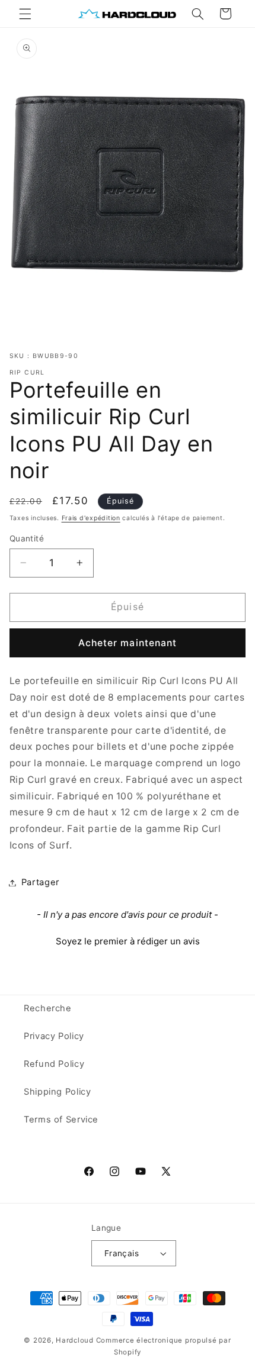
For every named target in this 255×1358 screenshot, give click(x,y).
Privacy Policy (54, 1036)
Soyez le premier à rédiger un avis (128, 941)
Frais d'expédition (91, 518)
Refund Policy (54, 1064)
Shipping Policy (57, 1091)
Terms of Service (61, 1119)
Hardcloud (75, 1340)
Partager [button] (40, 882)
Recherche (48, 1008)
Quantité (26, 538)
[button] (25, 13)
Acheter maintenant (127, 643)
